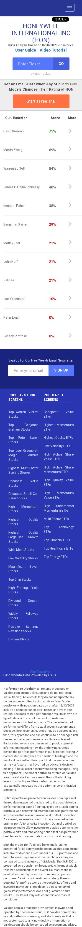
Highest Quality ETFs (58, 437)
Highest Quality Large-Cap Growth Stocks (23, 537)
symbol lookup (41, 73)
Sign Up (61, 370)
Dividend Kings (18, 639)
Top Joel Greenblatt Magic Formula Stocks (23, 455)
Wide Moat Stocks (21, 550)
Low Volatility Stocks (23, 558)
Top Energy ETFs (56, 557)
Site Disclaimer (41, 672)
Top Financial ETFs (57, 540)
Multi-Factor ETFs (56, 519)
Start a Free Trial (41, 101)
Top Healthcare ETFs (58, 548)
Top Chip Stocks (19, 579)
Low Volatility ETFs (57, 446)
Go (61, 64)
